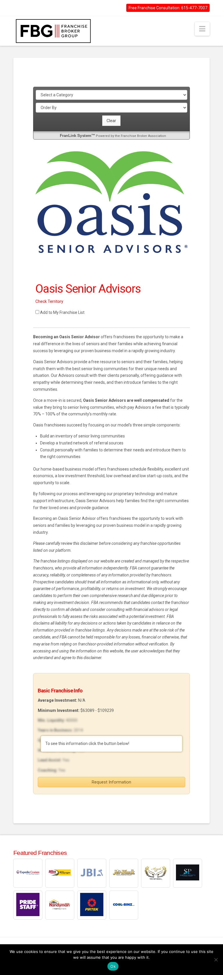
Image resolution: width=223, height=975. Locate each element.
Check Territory (49, 301)
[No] (216, 960)
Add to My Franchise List (62, 312)
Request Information (111, 782)
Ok (113, 966)
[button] (202, 29)
